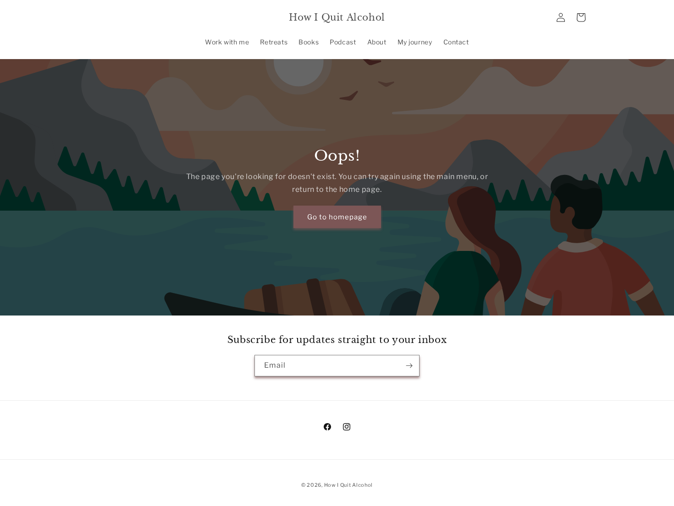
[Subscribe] (409, 365)
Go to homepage (337, 216)
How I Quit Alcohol (348, 485)
